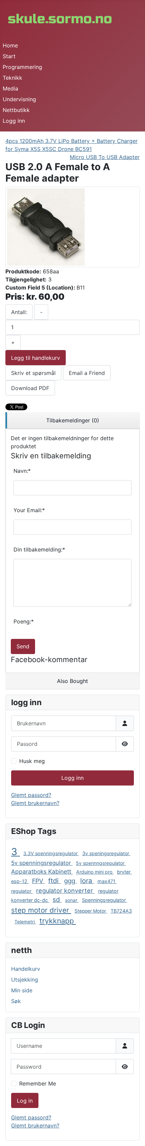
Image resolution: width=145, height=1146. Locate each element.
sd (57, 900)
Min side (21, 990)
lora (87, 881)
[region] (72, 420)
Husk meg (32, 761)
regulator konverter (65, 890)
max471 (107, 881)
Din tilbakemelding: (39, 549)
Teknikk (12, 77)
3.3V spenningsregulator (51, 853)
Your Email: (29, 510)
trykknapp (57, 920)
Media (10, 88)
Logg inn (14, 120)
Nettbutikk (16, 110)
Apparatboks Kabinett (42, 871)
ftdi (54, 881)
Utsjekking (24, 979)
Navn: (22, 470)
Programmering (22, 67)
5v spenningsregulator (41, 863)
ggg (70, 881)
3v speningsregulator (106, 853)
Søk (16, 1001)
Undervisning (19, 99)
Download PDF (30, 388)
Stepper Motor (91, 911)
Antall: (19, 312)
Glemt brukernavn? (35, 803)
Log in (25, 1100)
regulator (22, 891)
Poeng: (23, 621)
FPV (38, 880)
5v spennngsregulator (101, 863)
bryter (124, 872)
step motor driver (41, 910)
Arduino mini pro (95, 872)
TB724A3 (121, 911)
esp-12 (20, 881)
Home (10, 45)
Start (9, 56)
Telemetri (25, 921)
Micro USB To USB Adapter (105, 157)
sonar (72, 900)
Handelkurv (25, 968)
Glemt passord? (31, 795)
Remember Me (37, 1083)
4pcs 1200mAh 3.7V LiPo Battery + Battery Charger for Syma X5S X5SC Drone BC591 (71, 145)
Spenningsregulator (104, 900)
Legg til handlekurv (35, 357)
